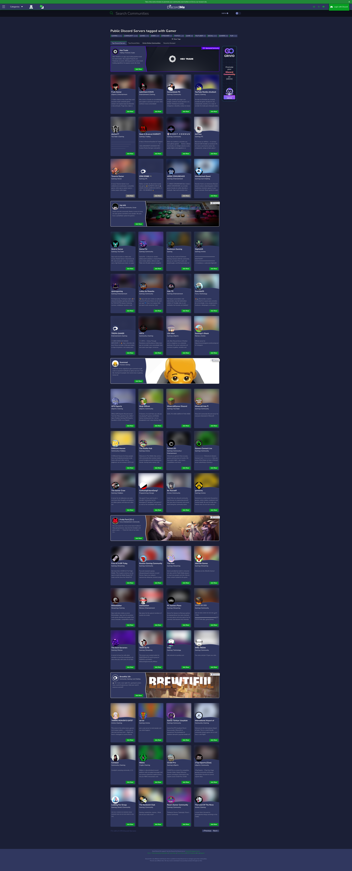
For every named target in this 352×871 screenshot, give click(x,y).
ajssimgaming (117, 291)
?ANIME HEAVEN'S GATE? (122, 720)
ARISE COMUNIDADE (176, 176)
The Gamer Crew (118, 490)
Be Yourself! (172, 490)
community (131, 36)
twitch (179, 36)
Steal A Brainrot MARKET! (150, 134)
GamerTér (143, 249)
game (189, 36)
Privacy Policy (172, 853)
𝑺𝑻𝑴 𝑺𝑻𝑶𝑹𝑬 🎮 (145, 176)
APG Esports (116, 406)
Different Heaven (118, 448)
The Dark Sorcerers (119, 648)
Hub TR (170, 291)
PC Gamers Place (174, 605)
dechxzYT (115, 134)
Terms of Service (181, 853)
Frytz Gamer (116, 92)
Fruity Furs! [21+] (127, 519)
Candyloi (115, 763)
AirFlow (198, 134)
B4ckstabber (116, 605)
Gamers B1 (171, 448)
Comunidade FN (173, 92)
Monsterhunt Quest (203, 176)
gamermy (199, 490)
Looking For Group (119, 805)
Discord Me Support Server (192, 851)
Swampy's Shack (202, 333)
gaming (117, 36)
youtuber (200, 36)
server (141, 720)
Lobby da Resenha (146, 291)
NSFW (224, 13)
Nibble (142, 763)
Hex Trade (124, 50)
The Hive (170, 563)
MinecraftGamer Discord (177, 406)
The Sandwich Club (147, 805)
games (144, 36)
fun (233, 36)
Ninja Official (144, 406)
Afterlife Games (201, 563)
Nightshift (199, 249)
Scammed (124, 362)
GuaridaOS (199, 291)
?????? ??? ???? (201, 605)
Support (202, 853)
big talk (123, 205)
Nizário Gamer (117, 249)
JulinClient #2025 (146, 92)
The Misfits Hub (145, 448)
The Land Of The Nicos (204, 805)
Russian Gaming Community (150, 563)
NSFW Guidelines (191, 853)
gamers (223, 36)
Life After (171, 333)
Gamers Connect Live (203, 448)
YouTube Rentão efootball (205, 92)
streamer (167, 36)
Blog (198, 853)
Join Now (139, 69)
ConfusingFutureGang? (148, 490)
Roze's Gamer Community (177, 805)
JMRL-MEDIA (200, 648)
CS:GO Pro (171, 763)
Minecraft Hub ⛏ (202, 406)
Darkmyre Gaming (174, 249)
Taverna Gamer (117, 176)
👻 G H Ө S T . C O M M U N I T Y (178, 135)
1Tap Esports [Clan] (203, 763)
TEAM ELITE (144, 648)
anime (155, 36)
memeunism (144, 605)
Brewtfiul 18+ (125, 676)
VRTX (141, 333)
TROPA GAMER (117, 333)
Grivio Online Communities (152, 43)
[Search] (111, 13)
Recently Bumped (169, 43)
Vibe (169, 648)
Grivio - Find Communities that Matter (158, 853)
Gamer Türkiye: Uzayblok (177, 720)
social (212, 36)
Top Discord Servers (118, 43)
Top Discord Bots (134, 43)
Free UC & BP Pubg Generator (119, 564)
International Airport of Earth (204, 722)
